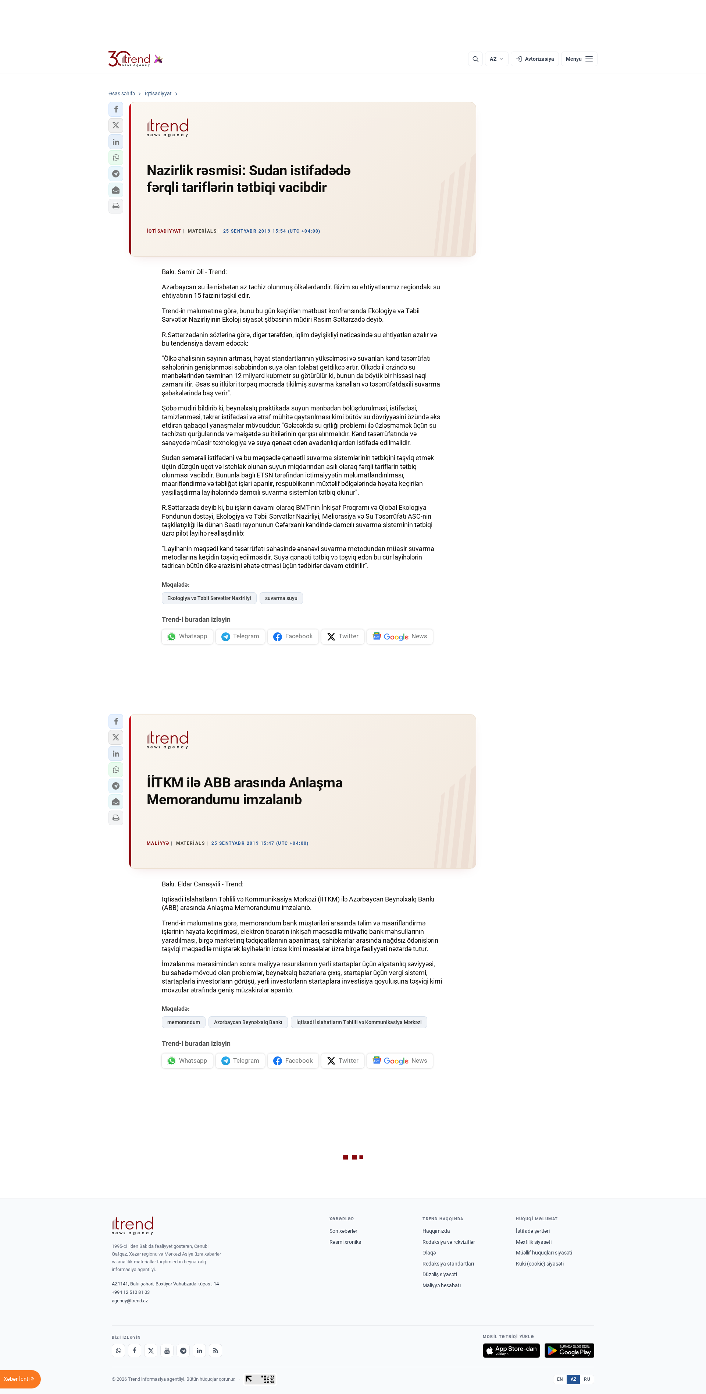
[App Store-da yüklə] (511, 1350)
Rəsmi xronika (345, 1242)
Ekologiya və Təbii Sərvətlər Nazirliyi (209, 598)
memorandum (183, 1022)
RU (587, 1379)
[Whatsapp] (118, 1350)
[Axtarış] (475, 59)
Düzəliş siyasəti (439, 1274)
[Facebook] (134, 1350)
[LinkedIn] (199, 1350)
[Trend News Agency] (132, 1226)
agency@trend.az (130, 1300)
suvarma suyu (281, 598)
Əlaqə (429, 1253)
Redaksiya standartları (448, 1264)
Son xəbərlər (343, 1231)
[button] (116, 109)
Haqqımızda (436, 1231)
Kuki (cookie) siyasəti (540, 1264)
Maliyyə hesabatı (441, 1285)
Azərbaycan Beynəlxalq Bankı (248, 1022)
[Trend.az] (135, 59)
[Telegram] (183, 1350)
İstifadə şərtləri (533, 1231)
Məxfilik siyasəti (534, 1242)
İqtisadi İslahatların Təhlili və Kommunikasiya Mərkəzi (359, 1022)
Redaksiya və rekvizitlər (448, 1242)
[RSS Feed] (215, 1350)
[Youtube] (167, 1350)
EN (560, 1379)
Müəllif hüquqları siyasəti (544, 1253)
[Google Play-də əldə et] (569, 1350)
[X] (150, 1350)
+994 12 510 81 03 (131, 1292)
